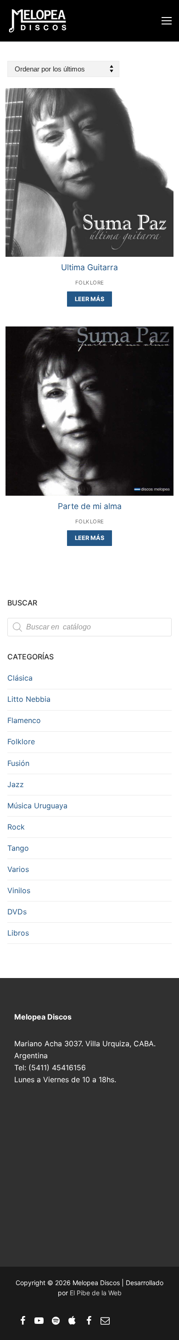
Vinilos (18, 890)
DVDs (17, 911)
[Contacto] (105, 1320)
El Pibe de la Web (96, 1293)
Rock (16, 826)
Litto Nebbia (28, 699)
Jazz (15, 784)
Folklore (89, 282)
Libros (18, 932)
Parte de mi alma (90, 506)
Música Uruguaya (37, 805)
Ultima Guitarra (89, 267)
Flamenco (24, 720)
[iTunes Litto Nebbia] (72, 1320)
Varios (18, 869)
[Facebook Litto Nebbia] (88, 1320)
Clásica (20, 677)
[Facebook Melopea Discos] (22, 1320)
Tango (18, 848)
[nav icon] (167, 20)
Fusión (18, 763)
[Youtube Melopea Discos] (39, 1320)
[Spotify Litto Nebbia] (55, 1320)
